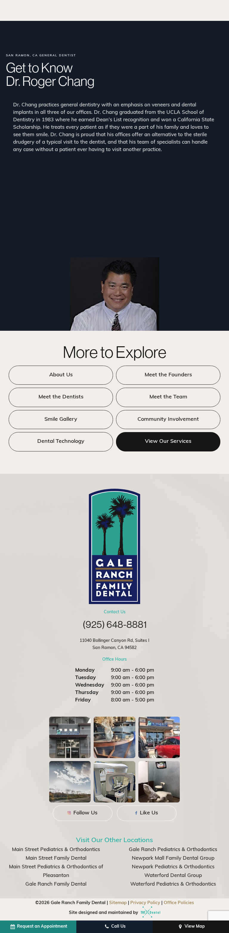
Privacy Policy (145, 903)
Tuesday (85, 677)
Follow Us (85, 813)
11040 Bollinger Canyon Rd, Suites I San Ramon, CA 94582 (114, 644)
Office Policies (179, 903)
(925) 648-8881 (115, 624)
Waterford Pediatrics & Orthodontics (173, 884)
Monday (85, 670)
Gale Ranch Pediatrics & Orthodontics (173, 849)
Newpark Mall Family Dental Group (173, 858)
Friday (83, 700)
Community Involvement (168, 419)
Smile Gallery (60, 419)
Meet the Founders (168, 375)
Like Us (148, 813)
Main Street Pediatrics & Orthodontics (56, 849)
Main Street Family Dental (56, 858)
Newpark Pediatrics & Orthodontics (173, 867)
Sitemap (118, 903)
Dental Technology (60, 441)
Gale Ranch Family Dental (55, 884)
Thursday (86, 692)
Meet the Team (168, 397)
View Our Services (168, 441)
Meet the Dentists (60, 397)
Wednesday (89, 685)
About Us (61, 375)
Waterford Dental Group (173, 875)
